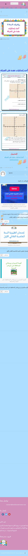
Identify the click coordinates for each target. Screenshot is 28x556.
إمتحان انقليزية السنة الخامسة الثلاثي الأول (17, 251)
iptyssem (10, 172)
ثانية (21, 7)
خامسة (7, 7)
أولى (26, 7)
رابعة (11, 7)
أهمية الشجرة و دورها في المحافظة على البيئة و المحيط (14, 287)
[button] (6, 4)
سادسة (3, 7)
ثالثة (16, 7)
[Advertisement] (14, 55)
